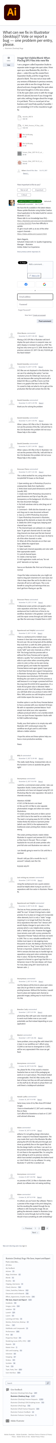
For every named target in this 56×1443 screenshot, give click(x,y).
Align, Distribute (11, 1274)
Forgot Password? (24, 310)
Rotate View (10, 1347)
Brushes (8, 1281)
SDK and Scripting (12, 1350)
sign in (24, 1246)
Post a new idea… (12, 1262)
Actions (8, 1271)
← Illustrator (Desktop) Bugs (13, 48)
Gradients (9, 1303)
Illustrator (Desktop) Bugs (16, 1258)
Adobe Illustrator (17, 1421)
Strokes (8, 1360)
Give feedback (16, 1389)
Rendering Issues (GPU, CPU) (16, 1341)
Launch (8, 1312)
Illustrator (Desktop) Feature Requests (24, 1399)
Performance (10, 1331)
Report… (26, 173)
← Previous (27, 1228)
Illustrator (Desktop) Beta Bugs (22, 1393)
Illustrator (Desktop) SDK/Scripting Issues (25, 1402)
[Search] (48, 1383)
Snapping (9, 1357)
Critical (26, 195)
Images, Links (10, 1306)
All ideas (9, 1265)
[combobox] (26, 1383)
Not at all (26, 190)
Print (7, 1335)
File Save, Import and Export (38, 1258)
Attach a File (35, 276)
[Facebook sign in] (26, 284)
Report (41, 336)
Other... (8, 1325)
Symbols (9, 1363)
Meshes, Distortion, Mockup (15, 1322)
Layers (8, 1316)
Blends (8, 1278)
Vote (8, 65)
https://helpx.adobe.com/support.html (32, 234)
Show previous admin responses (28, 252)
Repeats (8, 1344)
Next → (35, 1232)
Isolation (9, 1309)
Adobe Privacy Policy (37, 1437)
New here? (35, 315)
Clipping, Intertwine (13, 1284)
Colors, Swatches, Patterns (15, 1290)
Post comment (45, 321)
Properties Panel (11, 1338)
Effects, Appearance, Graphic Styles (18, 1297)
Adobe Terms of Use (23, 1437)
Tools (7, 1366)
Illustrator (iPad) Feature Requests (23, 1409)
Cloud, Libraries (11, 1287)
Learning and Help (12, 1319)
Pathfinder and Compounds (15, 1328)
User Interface (11, 1373)
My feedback (10, 1268)
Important (40, 190)
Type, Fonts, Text (11, 1369)
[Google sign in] (44, 284)
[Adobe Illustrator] (12, 13)
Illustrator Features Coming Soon (22, 1415)
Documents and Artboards (15, 1293)
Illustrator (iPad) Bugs (18, 1406)
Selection (9, 1354)
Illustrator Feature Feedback (21, 1412)
